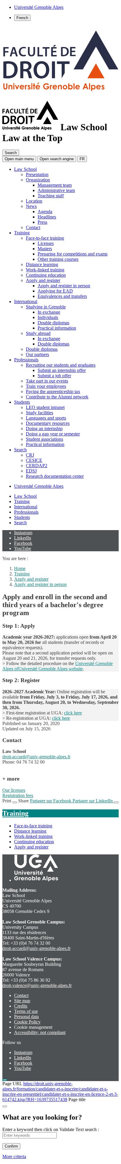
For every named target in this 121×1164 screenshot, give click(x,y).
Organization (38, 179)
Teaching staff (51, 195)
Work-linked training (45, 269)
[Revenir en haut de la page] (4, 1080)
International (25, 301)
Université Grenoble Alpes (38, 486)
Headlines (47, 216)
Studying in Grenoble (46, 306)
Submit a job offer (54, 375)
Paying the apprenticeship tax (53, 391)
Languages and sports (46, 417)
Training (22, 232)
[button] (56, 159)
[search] (29, 1135)
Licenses (46, 243)
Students (22, 402)
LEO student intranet (45, 407)
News (31, 206)
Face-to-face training (45, 238)
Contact (33, 227)
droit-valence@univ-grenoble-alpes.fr (37, 985)
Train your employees (46, 386)
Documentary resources (48, 423)
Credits (20, 1005)
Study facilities (39, 412)
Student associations (44, 439)
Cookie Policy (27, 1021)
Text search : (87, 1129)
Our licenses (13, 790)
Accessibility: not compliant (39, 1032)
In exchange (49, 312)
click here (73, 712)
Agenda (45, 211)
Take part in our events (47, 380)
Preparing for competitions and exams (72, 253)
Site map (22, 1000)
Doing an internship (44, 428)
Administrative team (56, 190)
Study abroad (38, 333)
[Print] (14, 802)
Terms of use (26, 1011)
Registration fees (17, 795)
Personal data (26, 1016)
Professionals (26, 359)
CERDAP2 (36, 465)
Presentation (37, 174)
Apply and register (43, 280)
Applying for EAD (55, 290)
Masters (45, 248)
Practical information (57, 327)
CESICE (34, 460)
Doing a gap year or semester (53, 433)
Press (42, 222)
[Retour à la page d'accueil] (60, 95)
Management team (55, 185)
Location (34, 200)
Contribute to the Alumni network (57, 396)
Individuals (48, 317)
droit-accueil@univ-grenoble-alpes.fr (36, 756)
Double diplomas (53, 322)
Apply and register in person (64, 285)
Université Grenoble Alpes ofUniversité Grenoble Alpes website (57, 666)
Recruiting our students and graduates (60, 365)
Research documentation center (55, 476)
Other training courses (58, 259)
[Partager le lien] (116, 802)
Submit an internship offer (62, 370)
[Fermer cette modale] (4, 1106)
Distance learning (42, 264)
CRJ (30, 454)
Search (20, 449)
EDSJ (31, 470)
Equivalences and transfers (62, 296)
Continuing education (46, 275)
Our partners (37, 354)
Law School (25, 169)
